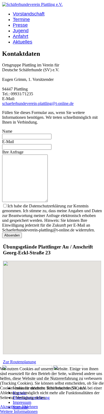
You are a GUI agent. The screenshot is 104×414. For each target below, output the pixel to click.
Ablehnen (29, 406)
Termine (21, 19)
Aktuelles (22, 42)
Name (7, 131)
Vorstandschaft (29, 14)
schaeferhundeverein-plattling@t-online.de (38, 103)
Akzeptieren (10, 406)
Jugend (21, 30)
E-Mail (8, 141)
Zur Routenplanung (19, 362)
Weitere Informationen (19, 411)
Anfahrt (20, 36)
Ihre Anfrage (12, 152)
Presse (20, 25)
